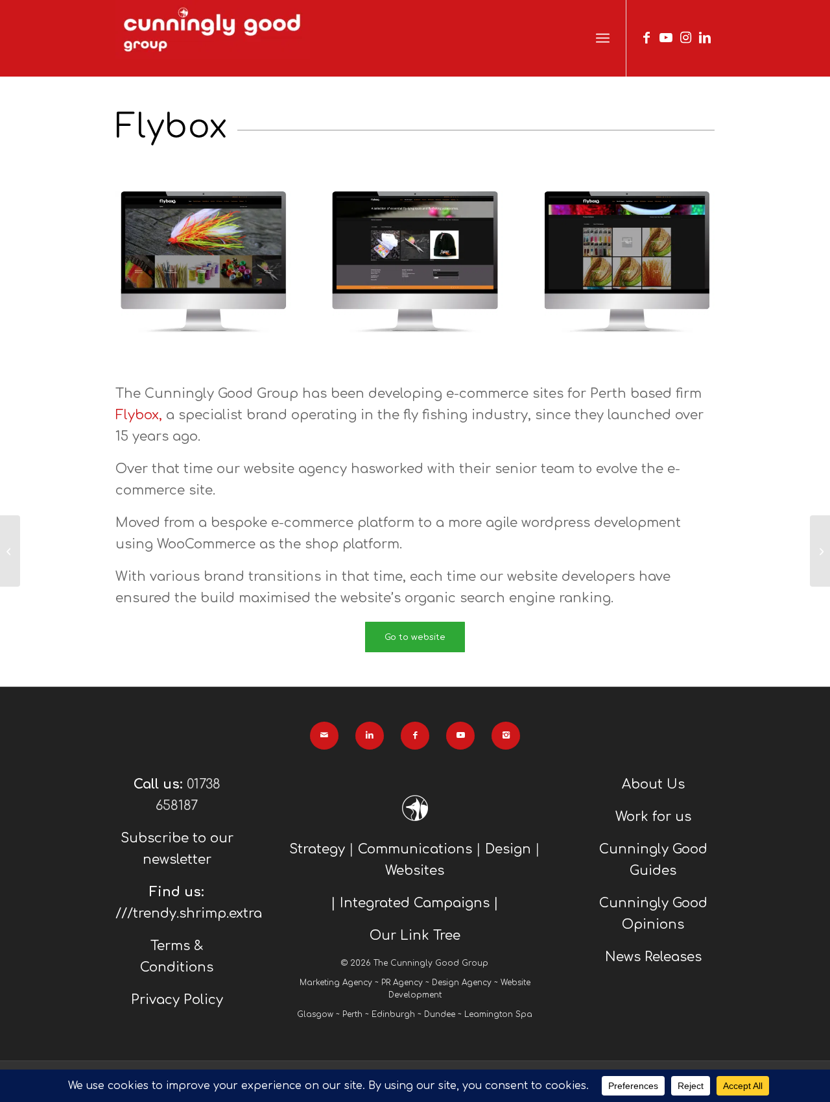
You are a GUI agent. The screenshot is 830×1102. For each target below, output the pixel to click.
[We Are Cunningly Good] (212, 38)
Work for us (653, 816)
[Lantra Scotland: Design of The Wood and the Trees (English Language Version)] (820, 551)
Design (508, 849)
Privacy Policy (177, 999)
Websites (414, 870)
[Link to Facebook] (646, 37)
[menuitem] (603, 39)
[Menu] (603, 39)
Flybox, (138, 415)
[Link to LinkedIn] (705, 37)
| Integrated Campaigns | (415, 903)
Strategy (317, 849)
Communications (415, 849)
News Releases (653, 956)
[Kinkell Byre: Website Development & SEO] (10, 551)
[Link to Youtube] (666, 37)
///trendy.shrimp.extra (188, 913)
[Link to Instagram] (685, 37)
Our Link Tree (415, 935)
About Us (653, 784)
